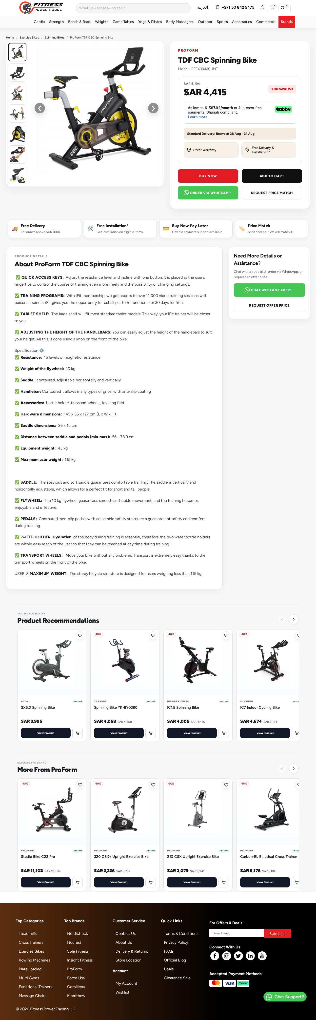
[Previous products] (282, 619)
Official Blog (175, 960)
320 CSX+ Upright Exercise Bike (121, 856)
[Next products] (294, 619)
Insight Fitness (80, 960)
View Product (46, 732)
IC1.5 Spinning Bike (183, 707)
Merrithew (76, 995)
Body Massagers (180, 22)
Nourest (74, 942)
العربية (202, 7)
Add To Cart (272, 176)
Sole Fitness (78, 951)
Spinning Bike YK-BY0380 (116, 707)
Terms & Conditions (181, 933)
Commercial (266, 22)
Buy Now (208, 176)
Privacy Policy (176, 942)
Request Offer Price (269, 305)
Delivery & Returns (132, 951)
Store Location (128, 960)
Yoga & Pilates (150, 22)
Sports (222, 22)
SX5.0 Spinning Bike (38, 707)
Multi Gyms (29, 978)
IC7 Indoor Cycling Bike (260, 707)
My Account (126, 983)
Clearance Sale (177, 978)
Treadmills (28, 933)
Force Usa (76, 978)
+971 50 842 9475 (237, 7)
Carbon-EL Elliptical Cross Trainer (268, 856)
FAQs (169, 951)
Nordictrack (77, 933)
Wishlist (122, 992)
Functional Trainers (35, 986)
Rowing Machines (34, 960)
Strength (56, 22)
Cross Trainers (31, 942)
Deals (169, 969)
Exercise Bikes (29, 37)
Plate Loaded (30, 969)
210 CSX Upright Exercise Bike (193, 856)
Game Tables (123, 22)
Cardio (39, 22)
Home (10, 37)
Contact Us (126, 933)
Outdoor (205, 22)
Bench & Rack (79, 22)
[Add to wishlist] (80, 635)
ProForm (188, 50)
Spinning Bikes (54, 37)
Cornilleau (76, 986)
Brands (286, 21)
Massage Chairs (32, 995)
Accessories (242, 22)
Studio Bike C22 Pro (38, 856)
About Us (124, 942)
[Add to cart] (77, 733)
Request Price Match (272, 193)
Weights (101, 22)
